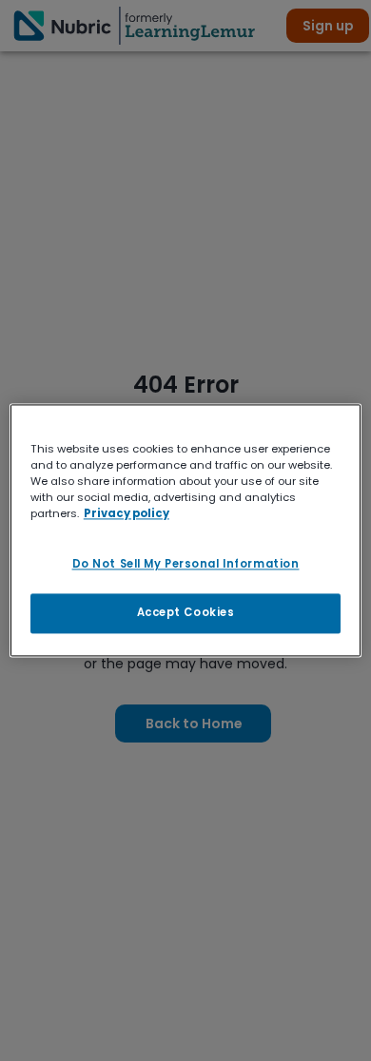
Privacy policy (126, 514)
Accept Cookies (186, 613)
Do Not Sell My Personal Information (186, 564)
